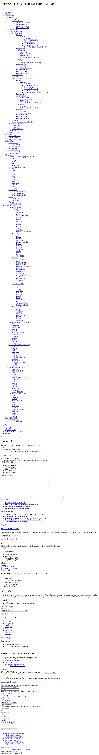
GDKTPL (8, 465)
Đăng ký (13, 682)
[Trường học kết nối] (7, 566)
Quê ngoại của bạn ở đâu (12, 740)
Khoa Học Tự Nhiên (18, 362)
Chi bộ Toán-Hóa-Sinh (23, 26)
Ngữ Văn (19, 221)
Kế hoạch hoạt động (15, 151)
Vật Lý (18, 237)
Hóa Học (19, 238)
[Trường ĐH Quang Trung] (9, 568)
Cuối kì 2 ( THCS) (18, 306)
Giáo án (11, 197)
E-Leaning (15, 200)
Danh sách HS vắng (15, 139)
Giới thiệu (8, 621)
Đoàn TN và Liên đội (15, 123)
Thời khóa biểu (13, 143)
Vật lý (14, 413)
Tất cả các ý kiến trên (11, 584)
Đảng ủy (15, 19)
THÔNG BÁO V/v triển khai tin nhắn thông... (20, 603)
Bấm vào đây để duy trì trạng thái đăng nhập (31, 678)
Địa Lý (18, 244)
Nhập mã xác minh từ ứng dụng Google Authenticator (17, 691)
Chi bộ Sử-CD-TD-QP (23, 28)
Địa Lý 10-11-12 (17, 392)
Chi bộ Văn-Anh (21, 24)
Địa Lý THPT (20, 278)
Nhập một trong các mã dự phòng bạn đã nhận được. (17, 697)
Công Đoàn (12, 130)
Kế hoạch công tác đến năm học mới (16, 516)
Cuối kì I (15, 233)
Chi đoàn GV (24, 66)
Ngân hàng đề (13, 169)
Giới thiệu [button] (8, 14)
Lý (13, 172)
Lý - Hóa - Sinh (17, 33)
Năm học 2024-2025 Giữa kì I (18, 393)
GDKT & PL (20, 299)
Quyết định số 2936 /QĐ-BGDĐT (15, 503)
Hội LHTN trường (26, 68)
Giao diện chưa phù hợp (12, 582)
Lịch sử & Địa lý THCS (23, 266)
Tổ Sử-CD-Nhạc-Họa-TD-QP (29, 57)
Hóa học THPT (21, 261)
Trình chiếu (15, 198)
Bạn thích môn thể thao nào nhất (14, 733)
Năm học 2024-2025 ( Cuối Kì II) (19, 322)
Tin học (14, 184)
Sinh (13, 181)
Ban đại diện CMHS (22, 73)
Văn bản (11, 202)
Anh (13, 177)
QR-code (4, 669)
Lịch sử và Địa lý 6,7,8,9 (20, 378)
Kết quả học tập (13, 137)
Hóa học (18, 224)
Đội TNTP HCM (21, 69)
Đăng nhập (5, 682)
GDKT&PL (16, 165)
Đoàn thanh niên (21, 64)
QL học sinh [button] (9, 134)
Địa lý (14, 179)
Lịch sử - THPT (21, 265)
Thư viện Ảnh (13, 190)
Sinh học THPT (21, 263)
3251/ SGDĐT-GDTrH (10, 529)
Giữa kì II (15, 258)
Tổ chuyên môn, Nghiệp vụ (17, 31)
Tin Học (18, 251)
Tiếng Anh (19, 230)
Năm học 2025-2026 (15, 207)
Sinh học (19, 228)
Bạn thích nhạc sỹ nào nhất (13, 738)
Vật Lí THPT (20, 259)
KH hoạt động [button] (9, 141)
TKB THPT (16, 146)
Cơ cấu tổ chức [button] (9, 15)
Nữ (15, 722)
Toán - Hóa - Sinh (17, 75)
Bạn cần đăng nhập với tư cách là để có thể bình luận (25, 460)
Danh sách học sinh (14, 136)
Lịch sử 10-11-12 (17, 371)
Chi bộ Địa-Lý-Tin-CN (23, 22)
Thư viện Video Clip (15, 204)
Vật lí (14, 343)
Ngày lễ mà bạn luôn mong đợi (14, 744)
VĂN (14, 160)
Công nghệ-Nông (21, 303)
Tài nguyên (8, 627)
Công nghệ (15, 183)
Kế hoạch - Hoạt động (15, 421)
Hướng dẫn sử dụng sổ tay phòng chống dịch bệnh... (22, 504)
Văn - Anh (15, 76)
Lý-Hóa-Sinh (24, 52)
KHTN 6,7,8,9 (16, 381)
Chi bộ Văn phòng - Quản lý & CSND (36, 47)
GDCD (14, 188)
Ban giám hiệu (13, 29)
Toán (13, 170)
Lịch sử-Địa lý (16, 327)
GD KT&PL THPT (22, 275)
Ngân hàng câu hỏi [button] (11, 205)
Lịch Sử (14, 353)
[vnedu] (3, 565)
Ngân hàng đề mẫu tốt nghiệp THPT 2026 (21, 157)
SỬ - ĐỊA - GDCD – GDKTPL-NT (23, 78)
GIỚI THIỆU (6, 591)
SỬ (13, 164)
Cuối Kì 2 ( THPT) (18, 284)
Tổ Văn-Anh (24, 56)
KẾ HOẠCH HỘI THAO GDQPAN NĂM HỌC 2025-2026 (24, 514)
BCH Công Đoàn (21, 71)
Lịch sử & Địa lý (21, 315)
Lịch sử (14, 186)
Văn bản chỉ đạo (14, 153)
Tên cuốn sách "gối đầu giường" (15, 742)
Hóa (13, 174)
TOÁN (14, 158)
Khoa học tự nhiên (22, 242)
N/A (4, 722)
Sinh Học (19, 245)
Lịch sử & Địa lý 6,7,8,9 (23, 231)
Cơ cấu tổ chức (9, 623)
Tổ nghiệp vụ (20, 59)
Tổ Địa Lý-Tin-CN (26, 97)
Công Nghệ (16, 360)
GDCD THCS (20, 273)
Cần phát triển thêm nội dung (13, 580)
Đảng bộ (11, 17)
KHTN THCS (20, 270)
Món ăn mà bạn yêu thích (12, 735)
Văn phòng (23, 61)
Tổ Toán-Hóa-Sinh (26, 54)
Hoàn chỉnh (8, 578)
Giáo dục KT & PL (22, 216)
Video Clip (8, 628)
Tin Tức (7, 625)
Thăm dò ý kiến (9, 632)
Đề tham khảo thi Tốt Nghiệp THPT (20, 167)
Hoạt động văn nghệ (7, 475)
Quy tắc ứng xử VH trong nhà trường (17, 508)
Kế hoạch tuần (13, 148)
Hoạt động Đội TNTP (19, 195)
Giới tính (3, 720)
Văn (13, 176)
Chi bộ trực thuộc (17, 21)
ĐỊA (13, 162)
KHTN (18, 226)
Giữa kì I (15, 209)
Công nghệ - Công (22, 305)
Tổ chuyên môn (21, 50)
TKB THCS (16, 144)
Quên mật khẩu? (6, 704)
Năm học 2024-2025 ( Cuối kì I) (18, 367)
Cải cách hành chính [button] (11, 418)
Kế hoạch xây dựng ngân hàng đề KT (17, 521)
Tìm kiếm (8, 634)
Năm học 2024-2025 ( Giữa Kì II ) (19, 345)
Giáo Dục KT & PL (18, 357)
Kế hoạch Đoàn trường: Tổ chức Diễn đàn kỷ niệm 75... (23, 520)
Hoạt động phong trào (19, 191)
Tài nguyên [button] (8, 155)
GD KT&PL (20, 256)
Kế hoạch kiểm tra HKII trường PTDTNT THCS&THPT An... (25, 518)
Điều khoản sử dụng (51, 673)
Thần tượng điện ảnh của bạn (14, 737)
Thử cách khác (5, 695)
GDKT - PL (16, 388)
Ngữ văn (15, 414)
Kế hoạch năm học (14, 150)
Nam (10, 722)
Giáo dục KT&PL (17, 400)
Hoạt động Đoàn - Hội (19, 193)
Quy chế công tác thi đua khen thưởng (17, 506)
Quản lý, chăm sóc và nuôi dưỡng (30, 62)
